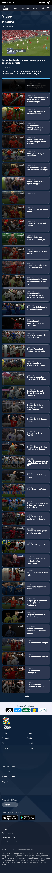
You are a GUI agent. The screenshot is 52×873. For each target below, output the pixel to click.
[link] (15, 8)
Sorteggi (5, 738)
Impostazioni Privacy (10, 841)
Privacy (4, 829)
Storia (29, 738)
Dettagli (30, 743)
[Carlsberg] (26, 710)
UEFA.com (6, 771)
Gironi (4, 743)
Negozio (30, 748)
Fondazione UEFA (8, 776)
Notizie (29, 733)
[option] (26, 85)
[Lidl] (34, 710)
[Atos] (18, 710)
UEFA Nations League (5, 8)
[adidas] (9, 710)
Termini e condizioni (9, 833)
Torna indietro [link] (9, 27)
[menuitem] (15, 8)
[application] (26, 43)
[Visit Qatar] (43, 710)
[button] (45, 8)
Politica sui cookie (9, 837)
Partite (4, 733)
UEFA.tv (5, 748)
